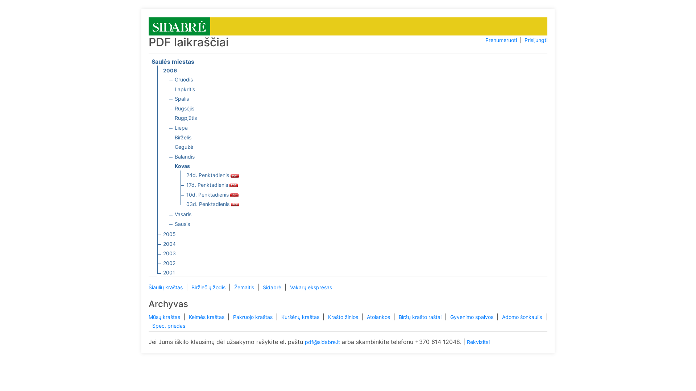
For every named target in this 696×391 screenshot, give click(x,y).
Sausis (182, 224)
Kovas (182, 166)
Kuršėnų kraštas (301, 317)
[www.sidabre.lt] (179, 26)
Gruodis (184, 79)
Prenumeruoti (501, 40)
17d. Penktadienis (207, 185)
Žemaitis (245, 287)
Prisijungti (536, 40)
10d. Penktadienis (208, 195)
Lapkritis (185, 89)
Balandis (185, 157)
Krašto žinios (344, 317)
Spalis (182, 99)
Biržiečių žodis (209, 287)
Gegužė (184, 147)
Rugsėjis (184, 108)
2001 (169, 272)
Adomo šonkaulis (522, 317)
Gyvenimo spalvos (472, 317)
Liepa (181, 128)
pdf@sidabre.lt (322, 342)
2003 (169, 253)
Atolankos (379, 317)
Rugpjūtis (186, 118)
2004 (169, 244)
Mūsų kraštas (165, 317)
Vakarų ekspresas (311, 287)
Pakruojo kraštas (253, 317)
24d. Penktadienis (208, 175)
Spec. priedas (168, 326)
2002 (169, 263)
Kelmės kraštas (207, 317)
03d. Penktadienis (208, 204)
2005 (169, 234)
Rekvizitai (478, 342)
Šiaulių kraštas (166, 287)
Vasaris (183, 214)
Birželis (183, 137)
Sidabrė (273, 287)
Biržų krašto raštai (421, 317)
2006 (170, 70)
